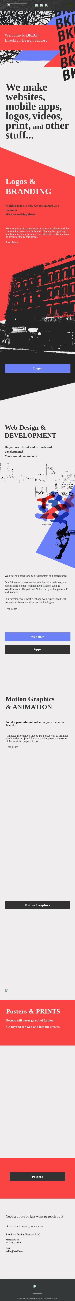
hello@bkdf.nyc (14, 1251)
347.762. (10, 1242)
